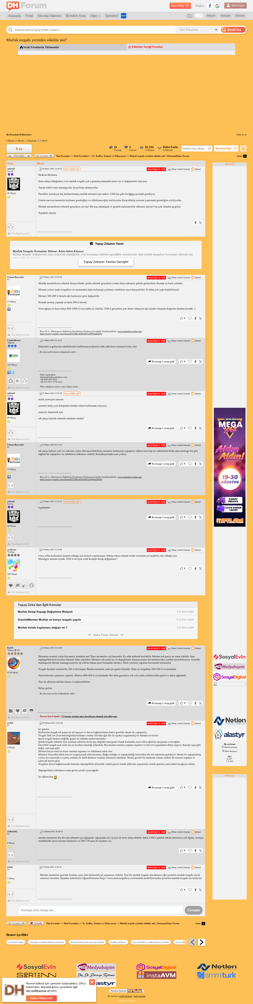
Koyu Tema (190, 16)
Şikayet (198, 169)
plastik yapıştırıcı (118, 942)
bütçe (132, 193)
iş (173, 206)
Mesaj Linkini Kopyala (181, 169)
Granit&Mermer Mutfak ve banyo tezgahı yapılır (49, 619)
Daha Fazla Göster (106, 634)
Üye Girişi (177, 5)
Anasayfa (14, 15)
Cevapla (44, 156)
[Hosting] (229, 725)
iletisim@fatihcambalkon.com (53, 377)
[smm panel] (229, 669)
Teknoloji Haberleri (49, 15)
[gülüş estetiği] (96, 978)
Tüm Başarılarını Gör (20, 233)
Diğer (94, 15)
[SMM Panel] (216, 978)
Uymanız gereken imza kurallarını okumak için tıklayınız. (89, 716)
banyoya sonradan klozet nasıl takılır (47, 942)
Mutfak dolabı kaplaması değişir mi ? (42, 627)
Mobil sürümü (230, 747)
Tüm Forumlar (63, 156)
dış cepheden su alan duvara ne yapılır (151, 942)
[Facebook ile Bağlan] (210, 6)
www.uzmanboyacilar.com (130, 331)
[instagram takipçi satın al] (229, 680)
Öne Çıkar (19, 155)
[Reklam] (123, 15)
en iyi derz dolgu (15, 942)
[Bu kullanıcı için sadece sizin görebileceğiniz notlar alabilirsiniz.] (8, 197)
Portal (29, 15)
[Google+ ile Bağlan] (217, 6)
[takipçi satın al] (229, 659)
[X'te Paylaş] (200, 222)
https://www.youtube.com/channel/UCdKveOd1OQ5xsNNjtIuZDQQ (71, 333)
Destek (240, 15)
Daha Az (240, 134)
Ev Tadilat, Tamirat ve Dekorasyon (109, 156)
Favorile (38, 923)
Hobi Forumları (81, 156)
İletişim (211, 15)
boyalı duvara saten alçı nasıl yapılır (87, 942)
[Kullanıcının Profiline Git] (13, 184)
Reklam (226, 15)
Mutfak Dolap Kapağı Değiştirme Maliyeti (45, 611)
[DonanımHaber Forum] (27, 6)
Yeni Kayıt (237, 5)
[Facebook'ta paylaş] (195, 222)
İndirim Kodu (77, 15)
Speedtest (111, 15)
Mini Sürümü (231, 751)
